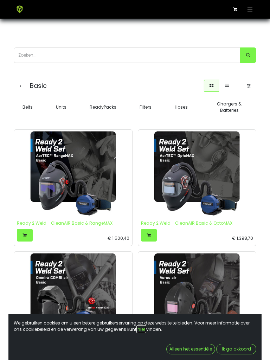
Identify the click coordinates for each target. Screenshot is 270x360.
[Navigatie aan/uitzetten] (250, 9)
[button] (25, 235)
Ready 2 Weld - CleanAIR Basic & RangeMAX (64, 223)
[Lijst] (227, 85)
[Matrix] (211, 85)
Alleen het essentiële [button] (190, 349)
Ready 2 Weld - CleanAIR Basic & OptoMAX (186, 223)
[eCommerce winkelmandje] (235, 9)
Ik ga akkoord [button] (236, 349)
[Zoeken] (248, 55)
